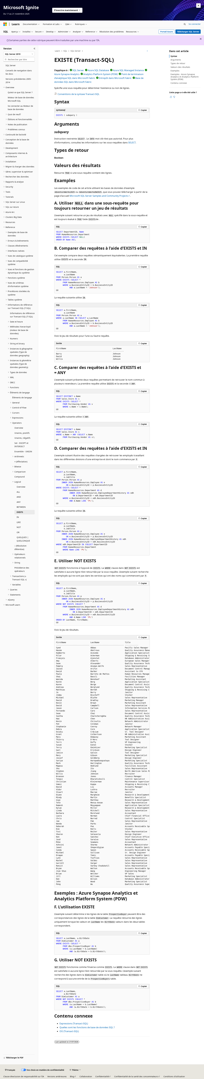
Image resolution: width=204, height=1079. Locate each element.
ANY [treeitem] (19, 502)
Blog (72, 1076)
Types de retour (178, 63)
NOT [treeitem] (19, 527)
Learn (57, 51)
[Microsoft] (5, 24)
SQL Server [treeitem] (11, 65)
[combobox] (19, 54)
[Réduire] (34, 48)
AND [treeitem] (19, 497)
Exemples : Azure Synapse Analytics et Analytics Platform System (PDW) (185, 77)
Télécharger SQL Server (188, 31)
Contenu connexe (179, 83)
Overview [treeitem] (18, 428)
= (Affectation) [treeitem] (20, 461)
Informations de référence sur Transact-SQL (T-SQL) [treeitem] (22, 315)
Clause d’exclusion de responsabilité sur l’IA (23, 1076)
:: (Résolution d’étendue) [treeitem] (20, 547)
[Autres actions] (147, 51)
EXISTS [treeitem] (20, 512)
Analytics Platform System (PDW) (100, 74)
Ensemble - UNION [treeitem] (23, 451)
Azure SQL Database (98, 70)
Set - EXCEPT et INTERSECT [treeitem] (21, 445)
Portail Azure (166, 31)
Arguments (176, 59)
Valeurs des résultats (180, 67)
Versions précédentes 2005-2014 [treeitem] (18, 81)
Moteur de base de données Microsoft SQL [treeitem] (21, 99)
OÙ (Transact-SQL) (69, 1031)
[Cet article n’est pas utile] (174, 97)
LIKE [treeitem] (19, 522)
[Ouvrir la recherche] (184, 24)
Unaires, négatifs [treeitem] (22, 438)
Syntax (174, 56)
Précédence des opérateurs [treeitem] (21, 569)
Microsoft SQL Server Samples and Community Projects (99, 195)
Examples (175, 70)
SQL (65, 51)
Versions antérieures (57, 1076)
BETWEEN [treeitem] (21, 507)
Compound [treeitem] (19, 476)
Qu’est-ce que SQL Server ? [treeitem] (20, 92)
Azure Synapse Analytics (67, 74)
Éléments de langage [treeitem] (22, 397)
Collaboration (86, 1076)
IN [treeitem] (18, 517)
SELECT (132, 142)
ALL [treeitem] (18, 492)
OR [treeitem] (18, 532)
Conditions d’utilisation (174, 1076)
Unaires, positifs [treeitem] (22, 433)
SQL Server (75, 51)
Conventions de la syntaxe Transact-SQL (78, 94)
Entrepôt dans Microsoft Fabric (115, 78)
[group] (102, 763)
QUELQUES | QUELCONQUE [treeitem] (23, 539)
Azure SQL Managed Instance (128, 70)
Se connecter (195, 24)
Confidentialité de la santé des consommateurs (136, 1076)
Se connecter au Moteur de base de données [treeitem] (20, 108)
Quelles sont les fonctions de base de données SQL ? (87, 1027)
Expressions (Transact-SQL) (74, 1023)
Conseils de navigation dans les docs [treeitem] (19, 72)
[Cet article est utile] (170, 97)
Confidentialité (102, 1076)
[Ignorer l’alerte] (198, 5)
